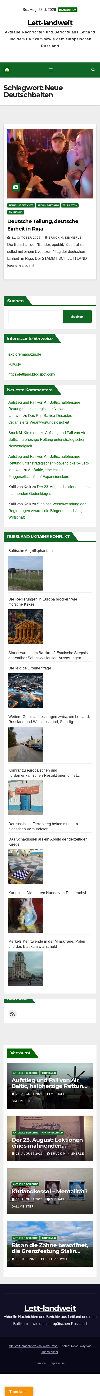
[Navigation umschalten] (51, 70)
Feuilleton (70, 205)
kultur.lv (14, 364)
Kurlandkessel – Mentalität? (49, 1191)
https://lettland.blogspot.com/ (31, 374)
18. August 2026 (30, 1153)
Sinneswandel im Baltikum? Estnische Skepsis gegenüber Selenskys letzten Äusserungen (48, 655)
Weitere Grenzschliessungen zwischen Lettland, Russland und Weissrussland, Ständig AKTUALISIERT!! (49, 719)
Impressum (57, 1363)
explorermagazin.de (24, 354)
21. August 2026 (30, 1094)
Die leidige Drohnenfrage (29, 668)
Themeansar (49, 1352)
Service (40, 1363)
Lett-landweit (50, 23)
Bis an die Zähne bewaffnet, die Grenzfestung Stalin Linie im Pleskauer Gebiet (50, 1251)
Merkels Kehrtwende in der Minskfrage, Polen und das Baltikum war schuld (46, 943)
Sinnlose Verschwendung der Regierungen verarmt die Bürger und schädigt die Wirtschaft (49, 510)
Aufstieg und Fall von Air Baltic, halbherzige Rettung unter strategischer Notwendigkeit (46, 439)
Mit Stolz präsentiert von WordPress (33, 1346)
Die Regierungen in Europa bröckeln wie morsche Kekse (42, 601)
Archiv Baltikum (48, 205)
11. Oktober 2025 (26, 237)
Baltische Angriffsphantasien (32, 551)
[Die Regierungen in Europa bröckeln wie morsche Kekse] (25, 626)
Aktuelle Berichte (21, 205)
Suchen (15, 300)
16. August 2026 (30, 1199)
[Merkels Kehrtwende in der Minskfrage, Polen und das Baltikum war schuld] (25, 968)
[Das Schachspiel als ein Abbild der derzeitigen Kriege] (25, 866)
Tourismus (16, 212)
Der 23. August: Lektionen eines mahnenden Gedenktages (47, 1145)
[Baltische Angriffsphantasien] (25, 573)
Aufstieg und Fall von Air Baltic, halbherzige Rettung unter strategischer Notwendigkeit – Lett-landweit (48, 409)
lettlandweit (57, 1259)
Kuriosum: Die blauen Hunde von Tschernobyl (47, 893)
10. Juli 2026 (27, 1259)
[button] (93, 70)
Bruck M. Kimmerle (65, 237)
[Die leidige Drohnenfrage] (25, 690)
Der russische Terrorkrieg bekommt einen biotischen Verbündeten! (43, 826)
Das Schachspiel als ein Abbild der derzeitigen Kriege (47, 841)
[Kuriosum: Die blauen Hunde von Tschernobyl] (25, 915)
